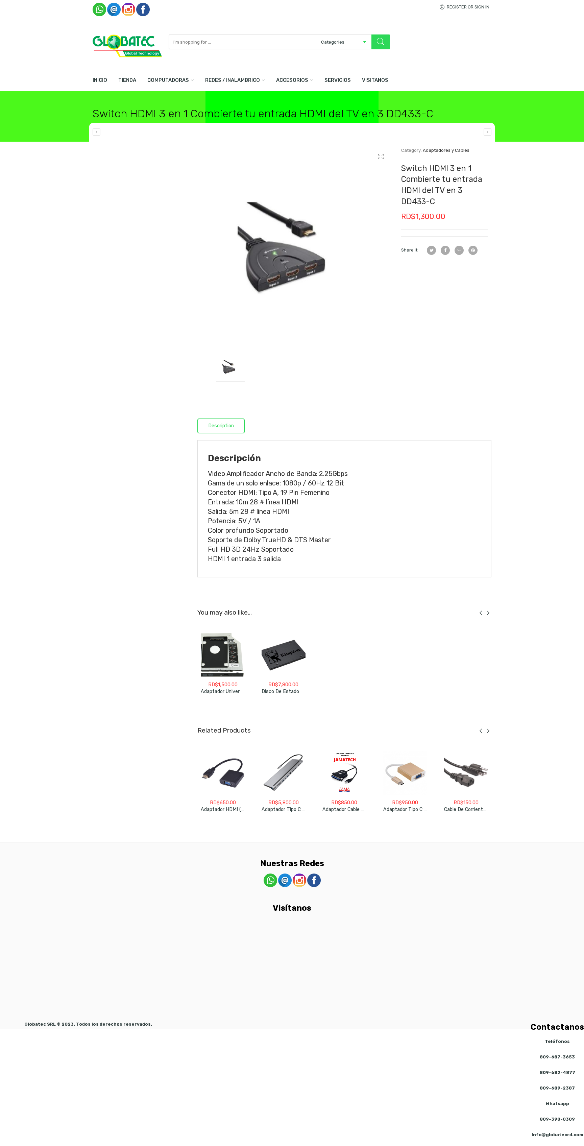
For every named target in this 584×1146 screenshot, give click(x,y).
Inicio (100, 80)
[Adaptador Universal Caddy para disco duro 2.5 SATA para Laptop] (223, 655)
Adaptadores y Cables (446, 150)
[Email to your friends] (459, 250)
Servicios (337, 80)
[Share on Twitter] (431, 250)
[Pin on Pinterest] (473, 250)
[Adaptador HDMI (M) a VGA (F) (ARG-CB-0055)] (223, 773)
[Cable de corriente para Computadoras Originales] (466, 773)
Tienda (127, 80)
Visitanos (375, 80)
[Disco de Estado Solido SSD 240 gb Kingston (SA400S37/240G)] (284, 655)
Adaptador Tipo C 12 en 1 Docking (299, 809)
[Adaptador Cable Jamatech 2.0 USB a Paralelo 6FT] (344, 773)
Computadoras (168, 80)
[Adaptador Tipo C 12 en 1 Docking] (284, 773)
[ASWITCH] (294, 243)
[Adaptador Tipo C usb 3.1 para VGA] (405, 773)
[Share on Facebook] (445, 250)
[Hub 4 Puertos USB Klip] (487, 132)
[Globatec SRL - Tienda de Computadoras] (127, 45)
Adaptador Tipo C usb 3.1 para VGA (422, 809)
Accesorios (292, 80)
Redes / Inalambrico (232, 80)
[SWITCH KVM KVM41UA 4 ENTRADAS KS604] (96, 132)
